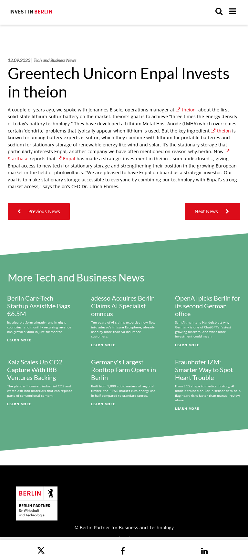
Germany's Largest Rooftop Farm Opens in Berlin (123, 369)
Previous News (43, 211)
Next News (207, 211)
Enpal (69, 158)
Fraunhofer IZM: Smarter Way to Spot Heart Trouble (204, 369)
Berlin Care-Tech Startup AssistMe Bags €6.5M (38, 305)
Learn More (19, 340)
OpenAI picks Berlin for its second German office (207, 305)
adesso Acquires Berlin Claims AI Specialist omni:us (123, 305)
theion (189, 110)
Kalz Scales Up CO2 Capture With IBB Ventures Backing (35, 369)
